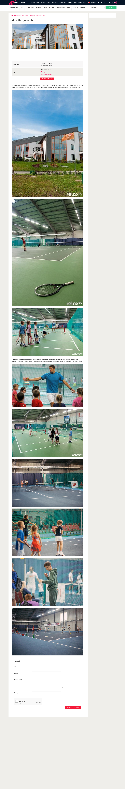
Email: (16, 673)
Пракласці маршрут (47, 74)
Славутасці (30, 7)
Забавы (51, 7)
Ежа (22, 7)
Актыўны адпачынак (63, 7)
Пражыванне (14, 7)
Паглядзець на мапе (47, 72)
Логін (110, 7)
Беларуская (94, 2)
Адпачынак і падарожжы (59, 2)
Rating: (16, 693)
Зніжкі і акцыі (78, 2)
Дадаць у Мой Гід (47, 79)
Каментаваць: (18, 679)
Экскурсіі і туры (41, 7)
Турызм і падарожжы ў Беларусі (19, 15)
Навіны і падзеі (45, 2)
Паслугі (93, 7)
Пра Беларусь (35, 2)
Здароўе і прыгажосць (80, 7)
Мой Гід (111, 2)
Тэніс (44, 15)
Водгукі (70, 2)
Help (84, 2)
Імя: (15, 666)
